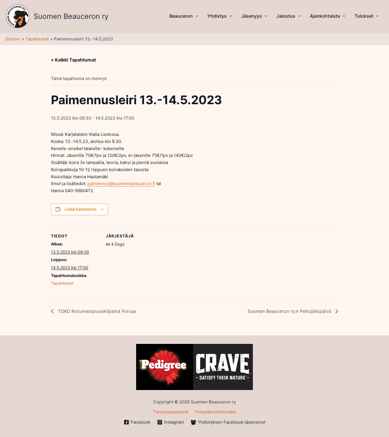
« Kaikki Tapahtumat (73, 60)
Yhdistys (217, 16)
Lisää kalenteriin (81, 209)
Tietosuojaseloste (171, 412)
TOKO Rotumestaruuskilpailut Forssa (96, 311)
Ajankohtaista (325, 16)
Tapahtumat (62, 283)
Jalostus (286, 16)
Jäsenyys (251, 16)
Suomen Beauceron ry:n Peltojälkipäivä (290, 311)
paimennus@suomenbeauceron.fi (121, 183)
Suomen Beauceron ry (71, 16)
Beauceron (181, 16)
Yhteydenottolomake (215, 412)
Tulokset (364, 16)
